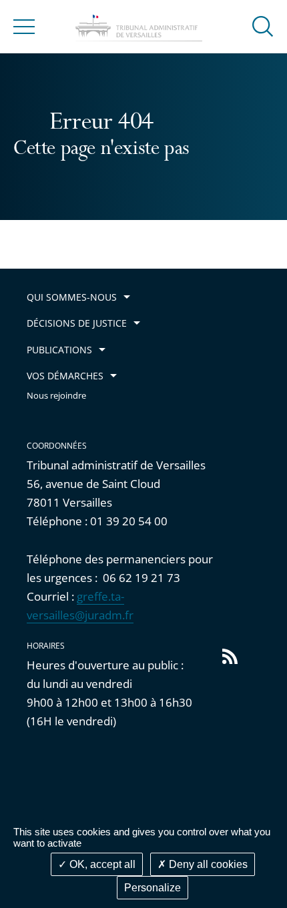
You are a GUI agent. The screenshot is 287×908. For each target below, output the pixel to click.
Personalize (152, 887)
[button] (263, 25)
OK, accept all (101, 864)
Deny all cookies (207, 864)
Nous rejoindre (56, 395)
